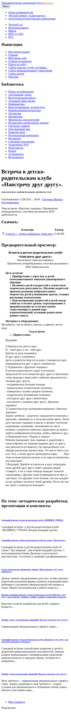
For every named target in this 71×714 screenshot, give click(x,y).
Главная (13, 54)
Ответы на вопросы (20, 61)
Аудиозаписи (16, 154)
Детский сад (15, 24)
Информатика (16, 104)
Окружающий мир (19, 129)
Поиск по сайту (17, 64)
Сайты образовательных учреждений (30, 70)
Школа (12, 30)
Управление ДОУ (18, 144)
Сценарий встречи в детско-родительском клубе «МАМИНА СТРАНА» (32, 520)
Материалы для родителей (23, 119)
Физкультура (15, 147)
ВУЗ (10, 37)
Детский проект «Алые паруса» (27, 15)
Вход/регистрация (18, 51)
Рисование (14, 138)
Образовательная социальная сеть (27, 2)
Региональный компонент (23, 135)
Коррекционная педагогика (24, 110)
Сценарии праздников (21, 141)
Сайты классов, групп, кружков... (28, 67)
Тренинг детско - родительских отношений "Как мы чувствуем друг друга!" (34, 620)
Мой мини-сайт (17, 58)
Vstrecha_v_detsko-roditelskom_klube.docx (29, 233)
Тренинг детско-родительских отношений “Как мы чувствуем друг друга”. (34, 674)
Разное (12, 150)
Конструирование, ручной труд (26, 107)
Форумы (13, 76)
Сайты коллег (16, 73)
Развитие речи (16, 132)
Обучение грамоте (19, 125)
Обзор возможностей (20, 12)
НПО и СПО (15, 33)
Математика (15, 116)
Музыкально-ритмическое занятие (28, 122)
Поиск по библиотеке (21, 91)
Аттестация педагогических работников (31, 18)
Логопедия (14, 113)
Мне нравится (16, 701)
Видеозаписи (16, 157)
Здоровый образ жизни (21, 100)
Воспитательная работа (22, 97)
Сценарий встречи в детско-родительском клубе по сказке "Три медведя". (33, 540)
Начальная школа (18, 27)
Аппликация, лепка (19, 94)
